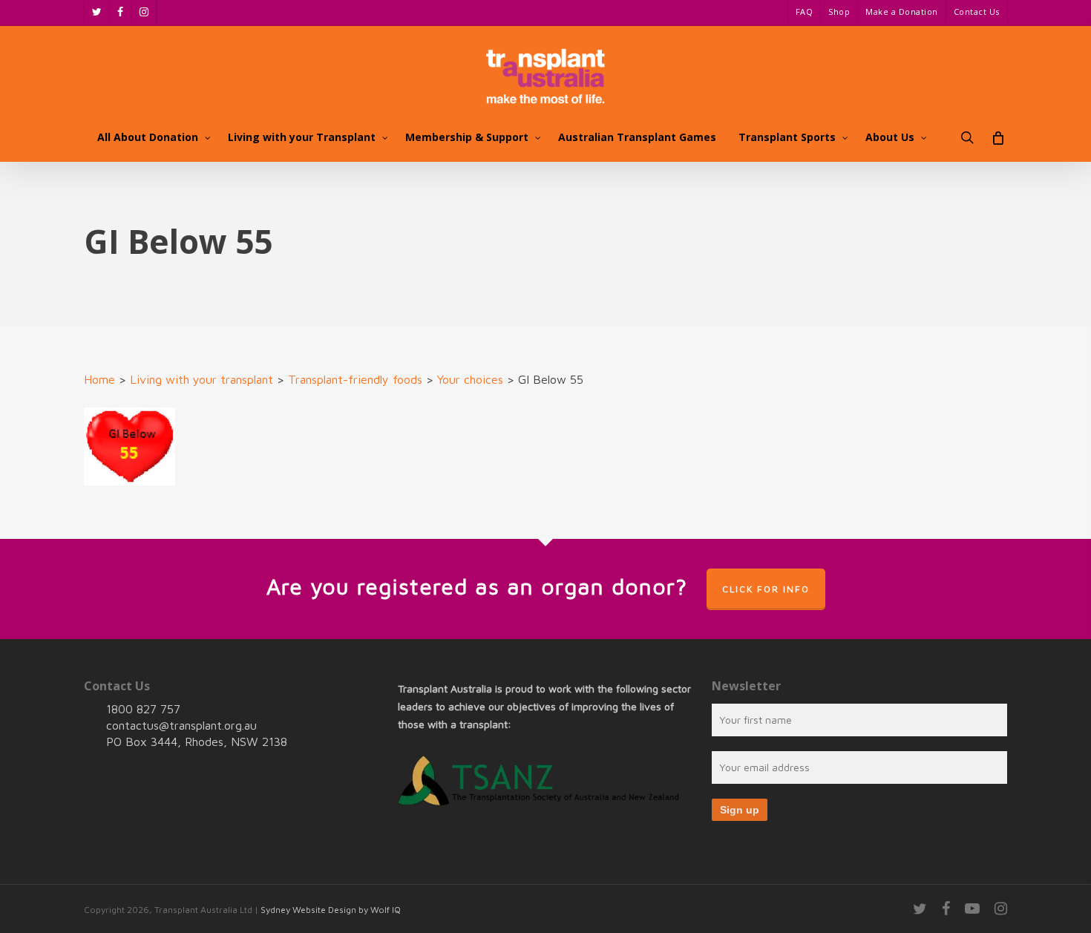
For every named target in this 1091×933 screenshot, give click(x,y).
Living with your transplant (201, 379)
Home (99, 379)
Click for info (766, 589)
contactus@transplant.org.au (181, 725)
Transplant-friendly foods (355, 379)
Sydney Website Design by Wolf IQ (331, 909)
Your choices (470, 379)
